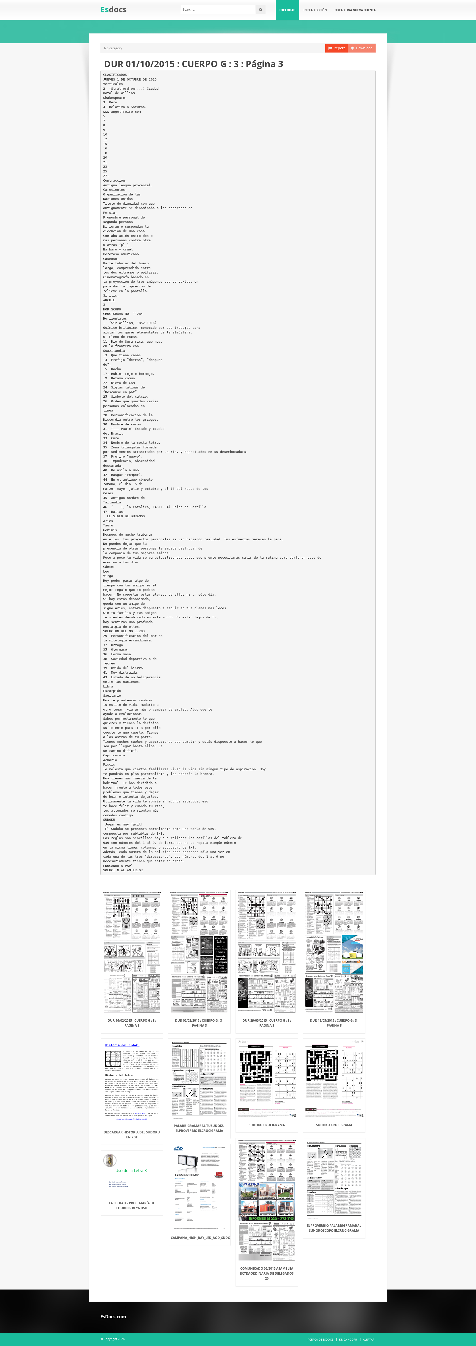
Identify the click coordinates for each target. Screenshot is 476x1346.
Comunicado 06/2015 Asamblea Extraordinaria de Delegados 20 (267, 1273)
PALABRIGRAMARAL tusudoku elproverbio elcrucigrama (199, 1128)
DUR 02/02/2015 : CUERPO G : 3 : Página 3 (199, 1023)
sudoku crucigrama (267, 1125)
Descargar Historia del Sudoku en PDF (132, 1134)
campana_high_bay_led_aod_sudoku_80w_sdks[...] (199, 1238)
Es (113, 9)
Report (338, 48)
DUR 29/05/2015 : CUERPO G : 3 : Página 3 (266, 1023)
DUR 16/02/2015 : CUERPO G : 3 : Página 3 (132, 1023)
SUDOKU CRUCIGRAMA (334, 1125)
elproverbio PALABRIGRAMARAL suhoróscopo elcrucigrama (334, 1228)
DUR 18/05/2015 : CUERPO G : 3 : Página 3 (334, 1023)
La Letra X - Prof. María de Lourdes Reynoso (132, 1205)
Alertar (368, 1339)
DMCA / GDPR (348, 1339)
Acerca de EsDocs (320, 1339)
